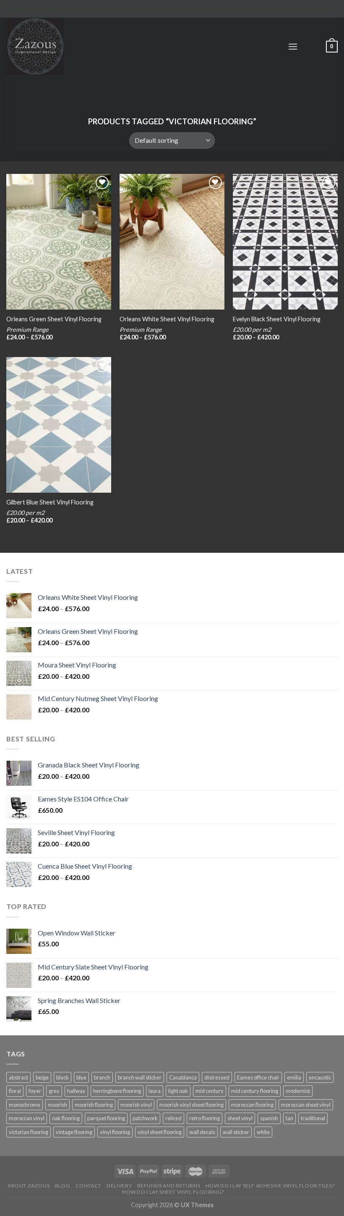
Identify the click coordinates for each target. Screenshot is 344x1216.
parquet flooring (106, 1118)
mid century (209, 1090)
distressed (216, 1077)
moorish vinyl (136, 1104)
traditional (313, 1118)
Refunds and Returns (169, 1185)
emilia (294, 1077)
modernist (298, 1090)
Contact (89, 1185)
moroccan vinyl (26, 1118)
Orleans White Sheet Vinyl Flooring (167, 319)
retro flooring (204, 1118)
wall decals (202, 1132)
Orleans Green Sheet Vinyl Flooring (54, 319)
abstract (18, 1077)
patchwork (145, 1118)
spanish (269, 1118)
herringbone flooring (117, 1090)
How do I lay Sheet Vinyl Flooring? (173, 1192)
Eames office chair (258, 1077)
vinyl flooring (115, 1132)
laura (155, 1090)
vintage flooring (74, 1132)
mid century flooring (254, 1090)
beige (42, 1077)
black (62, 1077)
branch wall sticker (140, 1077)
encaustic (320, 1077)
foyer (35, 1090)
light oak (178, 1090)
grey (54, 1090)
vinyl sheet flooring (160, 1132)
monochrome (24, 1104)
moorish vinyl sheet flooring (191, 1104)
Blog (62, 1185)
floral (15, 1090)
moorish (57, 1104)
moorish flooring (94, 1104)
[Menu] (293, 46)
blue (81, 1077)
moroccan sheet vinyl (306, 1104)
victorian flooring (28, 1132)
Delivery (119, 1185)
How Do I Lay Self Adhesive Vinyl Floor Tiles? (270, 1185)
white (263, 1132)
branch (102, 1077)
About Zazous (29, 1185)
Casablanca (183, 1077)
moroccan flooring (252, 1104)
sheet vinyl (240, 1118)
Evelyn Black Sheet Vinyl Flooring (277, 319)
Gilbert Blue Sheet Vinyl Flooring (50, 502)
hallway (76, 1090)
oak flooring (66, 1118)
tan (289, 1118)
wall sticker (236, 1132)
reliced (173, 1118)
